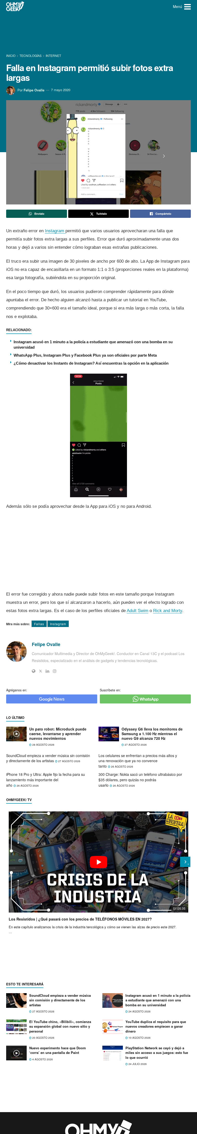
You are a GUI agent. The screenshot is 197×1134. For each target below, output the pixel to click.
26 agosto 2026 (121, 766)
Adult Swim (137, 610)
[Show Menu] (187, 6)
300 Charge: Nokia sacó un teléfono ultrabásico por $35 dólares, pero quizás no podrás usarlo (140, 779)
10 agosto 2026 (139, 1038)
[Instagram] (54, 671)
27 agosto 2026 (135, 744)
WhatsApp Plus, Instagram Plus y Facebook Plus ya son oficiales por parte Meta (85, 355)
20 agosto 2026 (43, 1038)
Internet (53, 55)
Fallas (39, 624)
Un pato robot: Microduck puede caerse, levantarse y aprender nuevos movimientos (57, 734)
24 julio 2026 (137, 1064)
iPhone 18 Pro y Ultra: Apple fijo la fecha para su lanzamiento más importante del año (45, 779)
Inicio (11, 55)
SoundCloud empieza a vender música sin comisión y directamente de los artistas (48, 758)
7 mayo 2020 (60, 89)
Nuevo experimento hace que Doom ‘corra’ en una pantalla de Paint (57, 1050)
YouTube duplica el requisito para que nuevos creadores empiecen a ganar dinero (155, 1026)
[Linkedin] (47, 671)
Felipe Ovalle (34, 89)
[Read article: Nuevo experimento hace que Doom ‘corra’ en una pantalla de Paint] (16, 1053)
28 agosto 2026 (43, 744)
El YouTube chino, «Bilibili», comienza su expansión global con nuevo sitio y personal (60, 1026)
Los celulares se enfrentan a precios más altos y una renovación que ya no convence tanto (137, 761)
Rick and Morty (167, 610)
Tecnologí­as (30, 55)
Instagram (55, 230)
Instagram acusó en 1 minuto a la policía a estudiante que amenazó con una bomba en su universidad (157, 1000)
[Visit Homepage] (15, 6)
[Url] (33, 671)
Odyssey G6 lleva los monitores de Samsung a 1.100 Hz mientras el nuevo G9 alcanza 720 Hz (152, 734)
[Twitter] (40, 671)
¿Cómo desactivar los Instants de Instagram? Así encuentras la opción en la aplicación (91, 363)
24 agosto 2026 (139, 1011)
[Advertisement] (99, 32)
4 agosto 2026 (42, 1059)
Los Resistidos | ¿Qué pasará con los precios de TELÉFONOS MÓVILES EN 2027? (80, 919)
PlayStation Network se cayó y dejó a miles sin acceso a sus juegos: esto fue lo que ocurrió (156, 1052)
